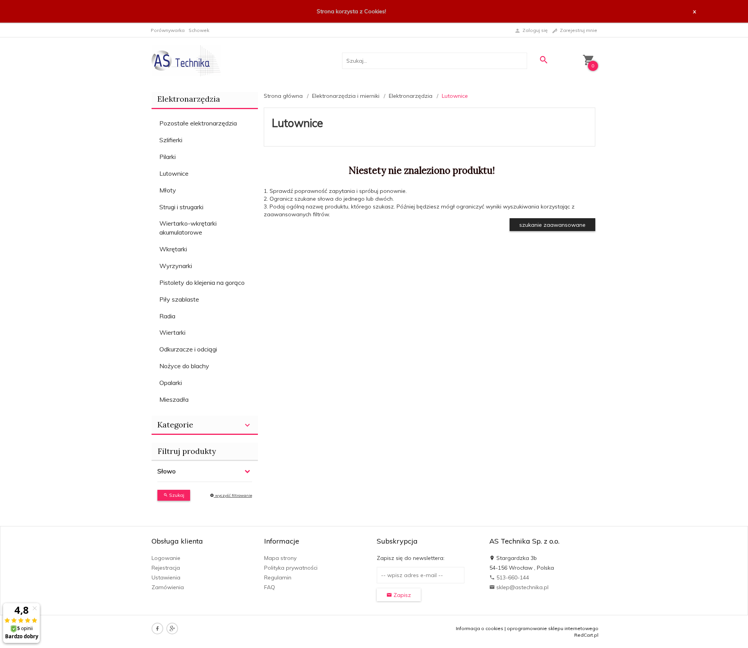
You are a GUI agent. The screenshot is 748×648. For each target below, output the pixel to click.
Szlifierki (170, 140)
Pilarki (167, 157)
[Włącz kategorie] (247, 425)
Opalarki (170, 383)
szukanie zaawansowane (552, 224)
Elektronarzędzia (188, 99)
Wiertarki (172, 332)
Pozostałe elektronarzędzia (198, 123)
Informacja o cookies (479, 628)
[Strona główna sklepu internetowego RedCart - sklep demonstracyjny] (186, 60)
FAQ (269, 587)
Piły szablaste (179, 299)
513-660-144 (512, 577)
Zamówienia (168, 587)
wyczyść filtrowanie (233, 495)
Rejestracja (166, 567)
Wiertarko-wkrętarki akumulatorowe (188, 227)
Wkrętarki (173, 249)
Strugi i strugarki (181, 207)
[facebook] (157, 628)
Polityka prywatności (291, 567)
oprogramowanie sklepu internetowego (552, 628)
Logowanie (166, 557)
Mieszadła (174, 399)
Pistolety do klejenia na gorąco (202, 282)
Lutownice (174, 173)
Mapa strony (280, 557)
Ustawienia (166, 577)
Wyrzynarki (175, 266)
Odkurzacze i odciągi (188, 349)
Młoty (167, 190)
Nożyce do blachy (184, 366)
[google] (172, 628)
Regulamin (277, 577)
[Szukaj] (543, 60)
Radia (167, 316)
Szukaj (176, 495)
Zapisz (401, 595)
